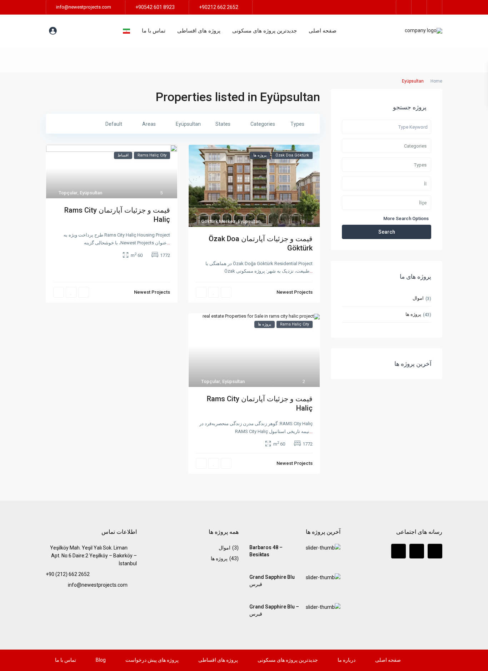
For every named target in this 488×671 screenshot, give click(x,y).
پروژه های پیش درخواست (152, 660)
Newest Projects (295, 292)
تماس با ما (153, 31)
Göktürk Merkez (218, 221)
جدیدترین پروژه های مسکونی (264, 31)
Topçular (68, 192)
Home (436, 81)
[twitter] (419, 7)
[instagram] (434, 7)
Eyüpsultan (249, 221)
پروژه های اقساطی (198, 31)
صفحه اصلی (323, 31)
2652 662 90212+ (218, 7)
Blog (101, 660)
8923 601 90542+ (155, 7)
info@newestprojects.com (98, 585)
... (311, 271)
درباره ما (346, 660)
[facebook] (404, 7)
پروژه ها (413, 314)
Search (386, 232)
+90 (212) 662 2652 (68, 574)
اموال (418, 298)
